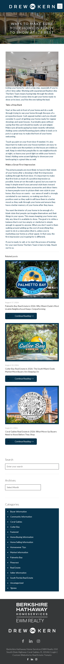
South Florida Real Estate (21, 578)
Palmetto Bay (16, 557)
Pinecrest (14, 562)
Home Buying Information (21, 537)
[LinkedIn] (30, 641)
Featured (14, 532)
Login (53, 652)
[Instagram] (38, 641)
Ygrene (13, 588)
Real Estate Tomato (42, 655)
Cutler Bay (15, 527)
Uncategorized (16, 583)
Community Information (21, 516)
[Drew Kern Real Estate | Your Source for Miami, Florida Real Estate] (32, 6)
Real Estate (15, 567)
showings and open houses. (18, 122)
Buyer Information (18, 511)
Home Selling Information (21, 542)
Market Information (19, 552)
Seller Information (18, 573)
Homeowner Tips (18, 547)
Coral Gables (16, 522)
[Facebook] (23, 641)
